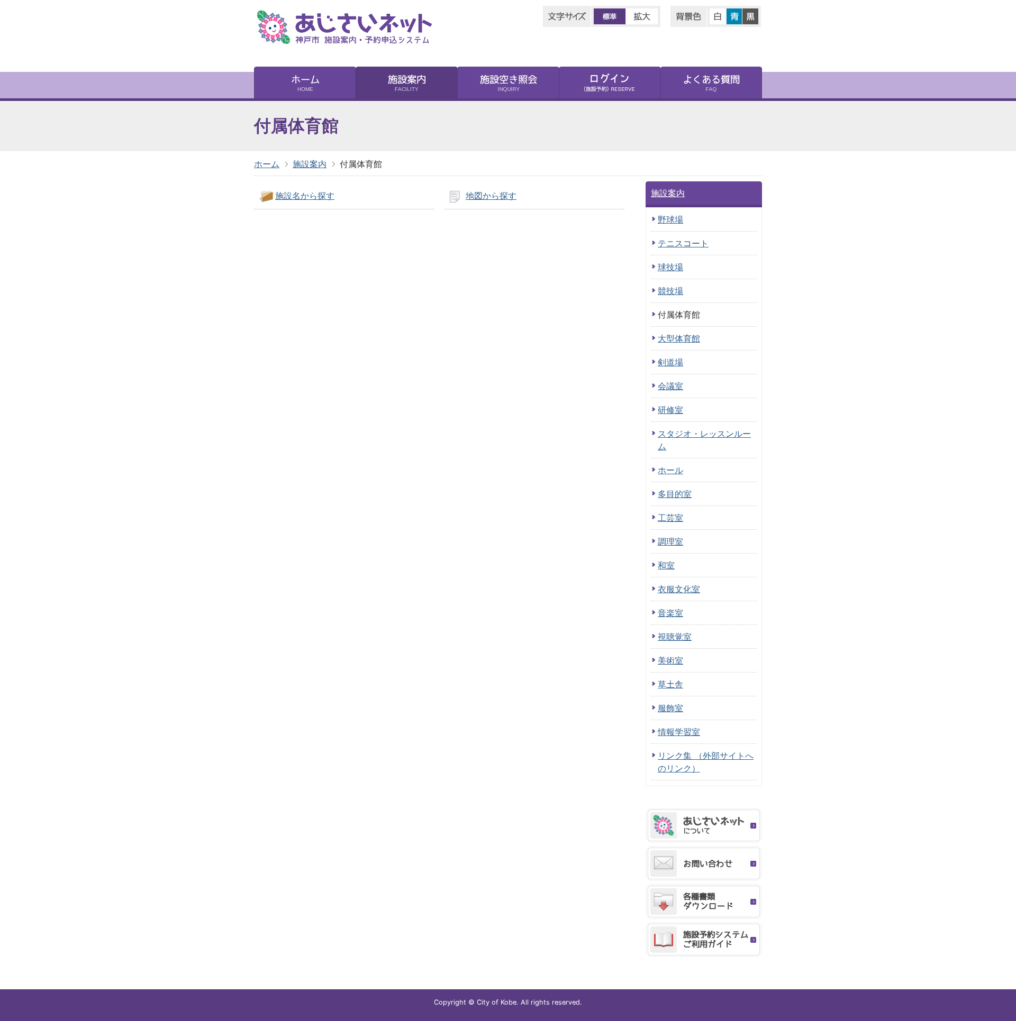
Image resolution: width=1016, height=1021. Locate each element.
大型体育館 (679, 338)
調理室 (670, 541)
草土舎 (670, 684)
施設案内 (309, 164)
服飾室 (670, 708)
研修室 (670, 409)
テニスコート (683, 243)
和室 (666, 565)
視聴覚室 (675, 636)
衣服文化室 (679, 589)
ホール (670, 470)
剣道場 (670, 362)
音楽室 (670, 613)
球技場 (670, 267)
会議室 (670, 386)
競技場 (670, 291)
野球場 (670, 219)
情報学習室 (679, 731)
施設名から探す (304, 195)
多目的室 (675, 494)
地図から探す (491, 195)
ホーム (266, 164)
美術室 (670, 660)
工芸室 (670, 517)
